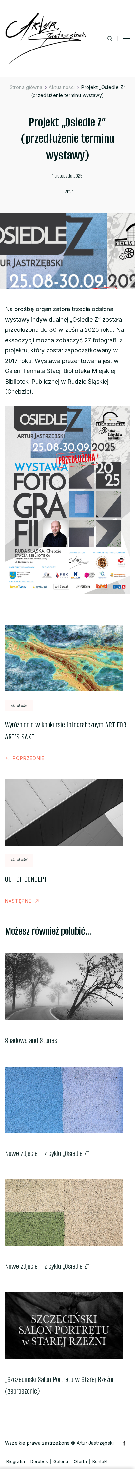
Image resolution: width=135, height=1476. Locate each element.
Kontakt (100, 1461)
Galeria (60, 1461)
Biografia (15, 1461)
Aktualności (19, 705)
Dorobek (39, 1461)
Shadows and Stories (31, 1040)
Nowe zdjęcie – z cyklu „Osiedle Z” (47, 1153)
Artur (69, 192)
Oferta (80, 1461)
